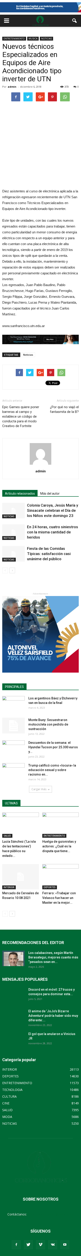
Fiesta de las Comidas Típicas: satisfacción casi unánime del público (49, 553)
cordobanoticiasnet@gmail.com (51, 1214)
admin (12, 86)
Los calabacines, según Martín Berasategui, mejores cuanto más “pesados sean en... (53, 957)
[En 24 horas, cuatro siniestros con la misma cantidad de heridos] (13, 532)
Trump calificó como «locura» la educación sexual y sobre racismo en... (52, 770)
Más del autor (50, 493)
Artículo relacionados (20, 493)
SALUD (7, 835)
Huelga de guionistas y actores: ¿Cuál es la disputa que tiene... (59, 846)
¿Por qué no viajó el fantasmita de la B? (64, 409)
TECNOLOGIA (12, 1090)
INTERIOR (9, 887)
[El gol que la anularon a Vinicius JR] (13, 1039)
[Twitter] (28, 1244)
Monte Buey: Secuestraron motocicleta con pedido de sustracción (48, 724)
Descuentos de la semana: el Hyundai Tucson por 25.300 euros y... (53, 747)
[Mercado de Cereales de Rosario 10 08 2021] (20, 876)
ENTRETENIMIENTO (14, 38)
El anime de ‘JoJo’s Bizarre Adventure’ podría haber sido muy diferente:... (53, 1015)
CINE (5, 1103)
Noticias (28, 354)
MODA (7, 1117)
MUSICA (33, 38)
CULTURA (9, 1096)
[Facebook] (16, 1244)
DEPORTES (50, 887)
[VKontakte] (52, 1244)
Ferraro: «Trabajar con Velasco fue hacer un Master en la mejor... (59, 897)
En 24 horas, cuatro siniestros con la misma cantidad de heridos (52, 532)
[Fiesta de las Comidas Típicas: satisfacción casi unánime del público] (13, 554)
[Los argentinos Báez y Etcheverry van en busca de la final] (13, 704)
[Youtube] (64, 1244)
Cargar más (39, 789)
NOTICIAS (46, 38)
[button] (74, 21)
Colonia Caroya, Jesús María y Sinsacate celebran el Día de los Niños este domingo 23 (52, 510)
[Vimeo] (40, 1244)
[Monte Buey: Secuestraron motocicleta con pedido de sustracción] (13, 725)
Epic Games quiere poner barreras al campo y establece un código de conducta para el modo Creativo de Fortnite (20, 416)
